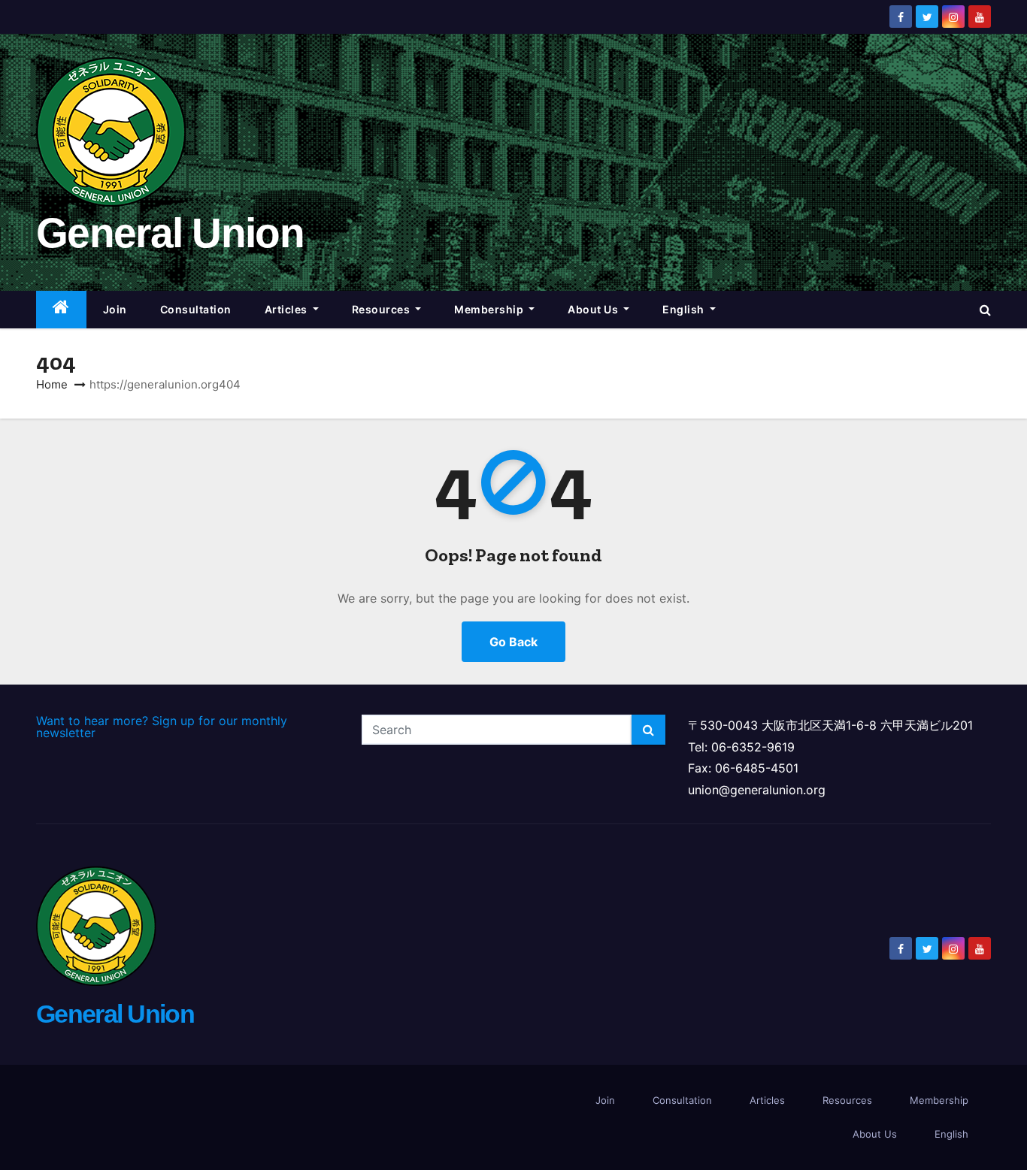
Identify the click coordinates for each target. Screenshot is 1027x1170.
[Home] (61, 310)
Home (52, 384)
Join (115, 309)
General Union (170, 233)
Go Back (513, 641)
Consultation (196, 309)
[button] (985, 309)
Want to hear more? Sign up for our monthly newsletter (161, 726)
